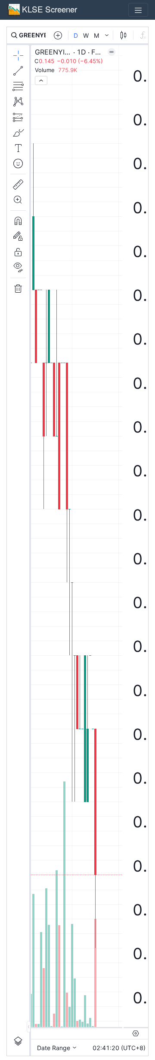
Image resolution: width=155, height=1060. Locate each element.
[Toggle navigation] (138, 10)
